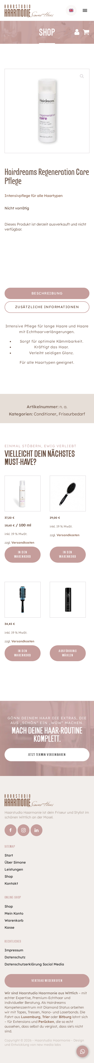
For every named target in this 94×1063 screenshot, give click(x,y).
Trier (46, 1017)
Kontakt (11, 883)
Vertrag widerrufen (47, 980)
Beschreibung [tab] (47, 293)
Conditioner (45, 414)
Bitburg (65, 1017)
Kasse (9, 927)
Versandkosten (22, 542)
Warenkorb (14, 920)
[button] (82, 76)
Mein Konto (14, 913)
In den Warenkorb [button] (22, 554)
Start (9, 855)
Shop (9, 876)
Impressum (14, 950)
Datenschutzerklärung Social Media (34, 964)
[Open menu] (84, 10)
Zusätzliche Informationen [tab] (47, 307)
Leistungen (14, 869)
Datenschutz (15, 957)
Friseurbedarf (72, 414)
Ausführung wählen (68, 653)
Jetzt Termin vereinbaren (47, 754)
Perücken (46, 1021)
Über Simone (15, 862)
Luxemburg (30, 1017)
